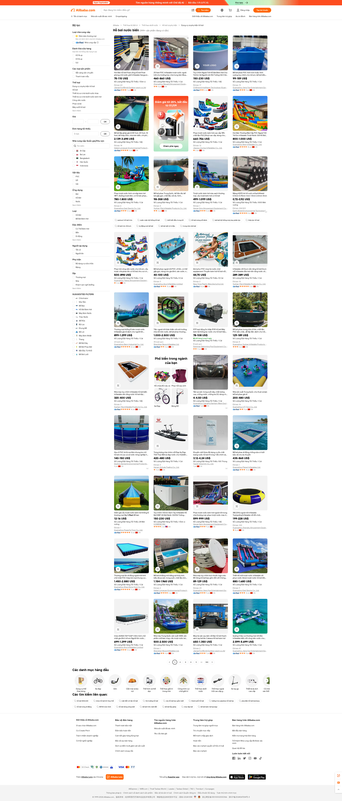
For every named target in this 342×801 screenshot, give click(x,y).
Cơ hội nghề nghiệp (84, 741)
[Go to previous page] (169, 662)
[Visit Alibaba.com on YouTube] (255, 758)
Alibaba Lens (87, 777)
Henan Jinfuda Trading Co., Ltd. (166, 467)
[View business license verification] (195, 797)
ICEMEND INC (160, 524)
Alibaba (116, 25)
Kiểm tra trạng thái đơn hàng (244, 736)
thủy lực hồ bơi (253, 220)
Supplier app (173, 777)
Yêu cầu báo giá (160, 733)
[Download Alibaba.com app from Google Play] (257, 777)
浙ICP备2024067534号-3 (239, 797)
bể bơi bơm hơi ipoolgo (209, 707)
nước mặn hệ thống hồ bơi (150, 220)
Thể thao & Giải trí (130, 25)
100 (206, 662)
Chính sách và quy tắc (124, 751)
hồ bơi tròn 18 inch (124, 226)
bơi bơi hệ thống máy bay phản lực (227, 220)
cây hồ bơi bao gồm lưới (175, 701)
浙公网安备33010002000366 (214, 797)
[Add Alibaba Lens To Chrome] (115, 777)
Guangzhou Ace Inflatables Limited (168, 284)
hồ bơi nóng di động (84, 707)
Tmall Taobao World (158, 789)
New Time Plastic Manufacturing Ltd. (208, 284)
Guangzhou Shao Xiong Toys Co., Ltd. (129, 587)
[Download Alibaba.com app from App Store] (237, 777)
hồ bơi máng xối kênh (199, 220)
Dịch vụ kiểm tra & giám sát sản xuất (130, 746)
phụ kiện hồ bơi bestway (251, 701)
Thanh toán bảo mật (123, 725)
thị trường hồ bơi (151, 701)
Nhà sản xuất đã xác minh (164, 728)
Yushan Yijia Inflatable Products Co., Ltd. (170, 208)
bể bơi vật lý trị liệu (168, 226)
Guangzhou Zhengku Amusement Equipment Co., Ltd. (250, 528)
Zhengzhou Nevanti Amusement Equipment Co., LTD (171, 84)
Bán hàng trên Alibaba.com (243, 725)
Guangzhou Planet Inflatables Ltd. (247, 467)
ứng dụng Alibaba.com (216, 777)
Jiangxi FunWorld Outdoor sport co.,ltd (130, 87)
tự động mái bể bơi (146, 226)
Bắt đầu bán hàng (239, 731)
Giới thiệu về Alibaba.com (87, 720)
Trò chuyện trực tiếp (201, 731)
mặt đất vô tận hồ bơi (130, 701)
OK (105, 122)
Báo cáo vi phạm (200, 751)
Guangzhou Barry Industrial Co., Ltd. (129, 344)
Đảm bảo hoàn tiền (123, 731)
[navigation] (91, 344)
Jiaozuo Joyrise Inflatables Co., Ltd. (207, 148)
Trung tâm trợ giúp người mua (205, 725)
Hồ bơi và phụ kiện (169, 25)
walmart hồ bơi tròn (124, 220)
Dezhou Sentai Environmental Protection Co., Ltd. (131, 464)
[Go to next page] (212, 662)
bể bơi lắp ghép (170, 707)
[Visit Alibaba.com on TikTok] (260, 758)
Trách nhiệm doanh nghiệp (87, 736)
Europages (209, 789)
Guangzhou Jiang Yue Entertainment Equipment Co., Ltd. (250, 87)
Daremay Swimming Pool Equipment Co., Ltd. (210, 346)
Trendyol (199, 789)
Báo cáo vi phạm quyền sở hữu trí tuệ (208, 746)
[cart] (231, 10)
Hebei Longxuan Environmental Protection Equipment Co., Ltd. (131, 148)
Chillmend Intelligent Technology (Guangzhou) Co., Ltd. (210, 87)
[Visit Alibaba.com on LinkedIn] (239, 758)
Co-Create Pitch (83, 731)
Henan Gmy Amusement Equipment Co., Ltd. (210, 208)
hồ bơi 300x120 (82, 701)
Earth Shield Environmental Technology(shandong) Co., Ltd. (250, 211)
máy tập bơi (188, 707)
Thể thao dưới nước (150, 25)
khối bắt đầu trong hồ (175, 220)
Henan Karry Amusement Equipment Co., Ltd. (210, 524)
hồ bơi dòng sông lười (127, 707)
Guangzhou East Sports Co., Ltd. (127, 208)
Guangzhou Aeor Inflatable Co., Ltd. (247, 144)
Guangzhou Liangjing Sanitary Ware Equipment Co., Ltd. (210, 403)
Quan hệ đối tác (238, 748)
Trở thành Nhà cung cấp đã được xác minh (247, 742)
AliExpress (133, 789)
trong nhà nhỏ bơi (189, 226)
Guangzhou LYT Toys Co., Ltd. (245, 407)
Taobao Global (182, 789)
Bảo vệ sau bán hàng (123, 741)
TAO (192, 789)
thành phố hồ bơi (197, 701)
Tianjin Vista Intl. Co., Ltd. (203, 464)
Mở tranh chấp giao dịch (203, 736)
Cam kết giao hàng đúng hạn (127, 736)
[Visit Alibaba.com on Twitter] (244, 758)
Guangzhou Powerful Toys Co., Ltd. (128, 530)
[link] (338, 775)
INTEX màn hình (105, 707)
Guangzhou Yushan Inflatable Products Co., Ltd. (250, 344)
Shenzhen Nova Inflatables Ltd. (166, 344)
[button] (193, 10)
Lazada (171, 789)
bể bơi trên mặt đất (149, 707)
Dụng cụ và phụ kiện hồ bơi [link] (192, 25)
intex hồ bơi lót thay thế (105, 701)
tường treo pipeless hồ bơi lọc (223, 701)
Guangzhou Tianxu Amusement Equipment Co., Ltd (131, 280)
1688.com (143, 789)
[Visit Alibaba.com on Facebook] (233, 758)
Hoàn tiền (197, 741)
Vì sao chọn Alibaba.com (86, 725)
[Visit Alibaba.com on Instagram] (249, 758)
